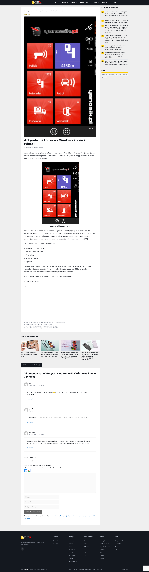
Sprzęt (73, 2)
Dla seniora (72, 550)
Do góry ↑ (125, 569)
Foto (116, 550)
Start (57, 2)
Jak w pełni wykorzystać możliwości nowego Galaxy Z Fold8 (30, 354)
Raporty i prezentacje (106, 541)
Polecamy (56, 544)
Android (35, 11)
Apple (38, 322)
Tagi (94, 569)
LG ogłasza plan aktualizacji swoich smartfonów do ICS (41, 326)
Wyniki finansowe (104, 544)
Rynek (95, 2)
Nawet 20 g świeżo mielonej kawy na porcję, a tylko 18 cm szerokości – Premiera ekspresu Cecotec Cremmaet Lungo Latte (116, 14)
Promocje (55, 541)
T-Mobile (86, 546)
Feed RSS (99, 569)
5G (85, 552)
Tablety (71, 546)
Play (85, 544)
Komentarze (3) (28, 461)
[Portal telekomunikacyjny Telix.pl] (27, 538)
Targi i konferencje (105, 546)
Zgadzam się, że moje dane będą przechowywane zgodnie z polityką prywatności (43, 467)
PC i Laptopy (72, 555)
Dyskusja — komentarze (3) (31, 365)
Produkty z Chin (73, 561)
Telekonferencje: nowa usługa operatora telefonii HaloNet (42, 327)
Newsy (63, 2)
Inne (103, 2)
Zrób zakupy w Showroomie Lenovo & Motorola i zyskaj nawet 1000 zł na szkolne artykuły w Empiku (69, 355)
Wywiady (102, 550)
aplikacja (34, 324)
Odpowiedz (30, 399)
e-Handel (102, 555)
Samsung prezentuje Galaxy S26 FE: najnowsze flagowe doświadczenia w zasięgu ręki (49, 355)
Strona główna (28, 11)
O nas (69, 569)
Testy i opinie (72, 541)
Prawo (101, 552)
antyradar (28, 324)
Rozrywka (118, 544)
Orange (86, 541)
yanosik (45, 324)
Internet (46, 322)
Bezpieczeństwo (119, 541)
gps (39, 324)
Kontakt (75, 569)
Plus (85, 550)
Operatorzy (84, 2)
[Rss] (22, 549)
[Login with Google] (29, 470)
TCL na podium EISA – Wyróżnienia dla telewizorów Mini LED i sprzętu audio (116, 21)
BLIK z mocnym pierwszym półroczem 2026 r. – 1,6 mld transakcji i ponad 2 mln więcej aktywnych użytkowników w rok (116, 63)
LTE (85, 555)
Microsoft (51, 322)
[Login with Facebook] (25, 470)
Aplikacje (33, 322)
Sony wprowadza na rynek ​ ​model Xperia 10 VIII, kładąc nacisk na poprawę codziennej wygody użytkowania (89, 356)
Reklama (102, 558)
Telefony (71, 544)
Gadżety (71, 558)
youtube (50, 324)
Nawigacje (58, 322)
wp (41, 324)
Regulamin (88, 569)
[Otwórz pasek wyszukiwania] (115, 2)
